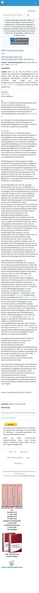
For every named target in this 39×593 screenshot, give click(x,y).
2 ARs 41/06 (13, 65)
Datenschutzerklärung (19, 43)
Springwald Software (28, 476)
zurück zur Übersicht (8, 418)
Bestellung (31, 11)
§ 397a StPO (19, 295)
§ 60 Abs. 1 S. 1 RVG (24, 327)
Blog (28, 458)
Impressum (24, 452)
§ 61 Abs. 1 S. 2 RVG (29, 297)
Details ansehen (22, 39)
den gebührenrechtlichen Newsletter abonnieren (18, 413)
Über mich (12, 452)
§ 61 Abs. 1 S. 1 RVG (24, 276)
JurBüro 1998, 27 (27, 317)
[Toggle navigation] (35, 3)
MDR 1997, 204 (6, 317)
